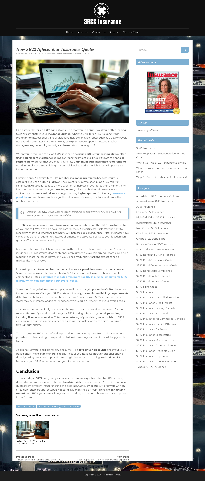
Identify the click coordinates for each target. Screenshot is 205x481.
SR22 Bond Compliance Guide (154, 260)
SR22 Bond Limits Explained (153, 276)
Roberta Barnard (27, 53)
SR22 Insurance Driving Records (155, 308)
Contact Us (99, 32)
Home (70, 32)
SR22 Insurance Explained (152, 313)
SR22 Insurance (145, 292)
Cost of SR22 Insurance (150, 212)
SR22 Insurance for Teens (151, 329)
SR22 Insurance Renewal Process (156, 361)
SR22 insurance (70, 406)
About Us (82, 32)
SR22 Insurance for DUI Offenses (156, 324)
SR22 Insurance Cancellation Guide (157, 297)
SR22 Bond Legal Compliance (154, 270)
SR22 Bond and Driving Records (155, 254)
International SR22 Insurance (154, 222)
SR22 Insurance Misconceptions (155, 340)
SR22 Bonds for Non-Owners (153, 281)
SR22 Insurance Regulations (153, 356)
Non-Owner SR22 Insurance (153, 228)
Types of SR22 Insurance (151, 367)
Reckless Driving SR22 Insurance (155, 244)
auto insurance (26, 406)
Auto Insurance (145, 206)
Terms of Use (131, 32)
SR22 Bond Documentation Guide (157, 265)
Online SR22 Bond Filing (151, 238)
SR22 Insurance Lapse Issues (153, 334)
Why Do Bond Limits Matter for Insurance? (161, 177)
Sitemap (114, 32)
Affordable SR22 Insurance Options (157, 196)
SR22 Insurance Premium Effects (56, 53)
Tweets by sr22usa (147, 130)
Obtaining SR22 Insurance (152, 233)
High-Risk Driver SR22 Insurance (155, 217)
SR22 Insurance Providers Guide (155, 351)
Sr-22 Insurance (145, 148)
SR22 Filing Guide (147, 286)
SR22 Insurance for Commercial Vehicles (160, 318)
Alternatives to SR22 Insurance (154, 201)
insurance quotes (48, 406)
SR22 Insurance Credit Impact (154, 303)
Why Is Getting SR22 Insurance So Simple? (161, 162)
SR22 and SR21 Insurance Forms (155, 249)
